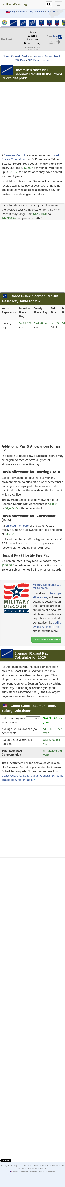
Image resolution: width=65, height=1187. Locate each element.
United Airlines (42, 626)
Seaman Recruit (14, 155)
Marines (22, 11)
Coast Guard (53, 11)
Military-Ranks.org (15, 4)
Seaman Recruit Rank (46, 56)
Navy (30, 11)
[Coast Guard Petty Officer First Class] (56, 22)
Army (12, 11)
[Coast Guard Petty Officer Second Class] (49, 22)
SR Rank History (39, 60)
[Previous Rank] (60, 36)
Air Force (39, 11)
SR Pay (20, 60)
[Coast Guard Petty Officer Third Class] (41, 22)
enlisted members (17, 525)
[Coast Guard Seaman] (32, 22)
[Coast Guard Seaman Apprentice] (23, 22)
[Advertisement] (32, 118)
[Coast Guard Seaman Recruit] (13, 22)
